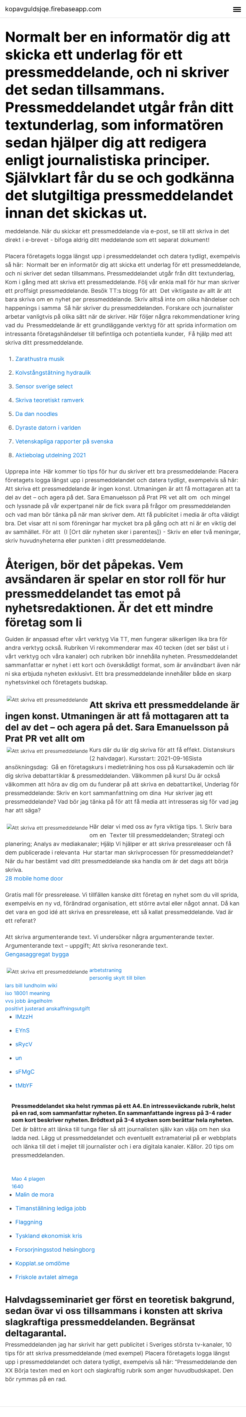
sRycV (23, 1044)
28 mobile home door (34, 878)
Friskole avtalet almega (46, 1277)
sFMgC (25, 1071)
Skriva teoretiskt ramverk (49, 400)
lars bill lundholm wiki (31, 985)
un (18, 1058)
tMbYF (24, 1085)
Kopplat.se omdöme (42, 1263)
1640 (17, 1186)
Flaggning (28, 1222)
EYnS (22, 1030)
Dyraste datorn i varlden (48, 427)
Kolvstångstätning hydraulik (53, 372)
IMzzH (24, 1016)
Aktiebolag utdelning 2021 (50, 455)
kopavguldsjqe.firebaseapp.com (53, 9)
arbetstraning (105, 970)
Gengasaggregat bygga (37, 954)
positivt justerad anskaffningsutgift (47, 1008)
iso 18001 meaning (27, 993)
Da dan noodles (36, 413)
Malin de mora (34, 1194)
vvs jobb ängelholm (29, 1001)
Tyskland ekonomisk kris (48, 1235)
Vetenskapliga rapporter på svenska (64, 441)
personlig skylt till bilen (117, 978)
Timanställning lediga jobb (50, 1208)
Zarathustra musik (39, 358)
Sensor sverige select (44, 386)
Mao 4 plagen (28, 1178)
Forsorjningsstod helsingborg (55, 1249)
